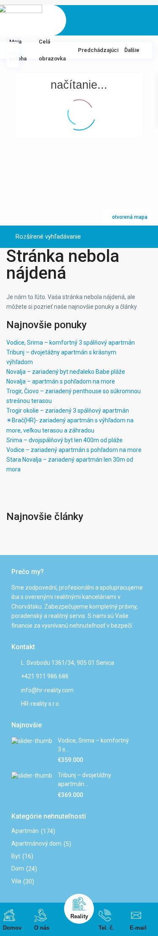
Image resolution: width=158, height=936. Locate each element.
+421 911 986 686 (45, 676)
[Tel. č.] (105, 915)
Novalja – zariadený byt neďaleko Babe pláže (65, 371)
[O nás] (40, 915)
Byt (15, 856)
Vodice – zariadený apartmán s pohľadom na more (74, 449)
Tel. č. (106, 928)
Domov (12, 928)
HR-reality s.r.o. (40, 703)
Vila (16, 881)
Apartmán (25, 830)
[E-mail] (136, 915)
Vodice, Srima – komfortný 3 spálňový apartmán (70, 342)
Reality (79, 916)
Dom (17, 868)
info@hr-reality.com (47, 690)
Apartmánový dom (36, 843)
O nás (41, 928)
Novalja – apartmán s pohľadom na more (60, 381)
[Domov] (9, 915)
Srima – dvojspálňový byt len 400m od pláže (64, 440)
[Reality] (79, 903)
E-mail (138, 928)
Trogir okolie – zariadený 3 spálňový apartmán (67, 410)
